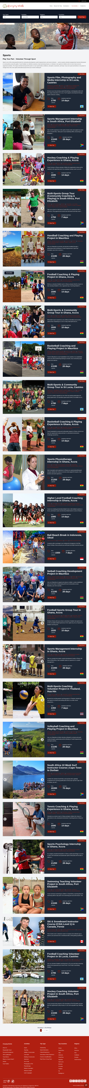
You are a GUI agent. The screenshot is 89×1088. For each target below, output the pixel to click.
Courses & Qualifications (73, 773)
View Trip (52, 106)
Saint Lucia (63, 85)
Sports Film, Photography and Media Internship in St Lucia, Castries (64, 80)
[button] (79, 1)
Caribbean (56, 85)
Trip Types (6, 14)
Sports (62, 87)
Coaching (69, 124)
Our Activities (75, 6)
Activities (23, 14)
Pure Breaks (16, 1087)
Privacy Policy (83, 1085)
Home (51, 6)
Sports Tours (71, 205)
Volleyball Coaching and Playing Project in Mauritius (62, 727)
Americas (50, 85)
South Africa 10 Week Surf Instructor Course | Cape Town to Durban (64, 768)
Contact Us (83, 6)
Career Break (23, 1087)
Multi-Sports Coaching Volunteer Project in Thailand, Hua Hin (63, 689)
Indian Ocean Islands (58, 241)
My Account (84, 1)
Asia (48, 694)
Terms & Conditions (76, 1085)
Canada (59, 929)
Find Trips (82, 17)
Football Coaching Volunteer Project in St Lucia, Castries (63, 955)
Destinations (66, 6)
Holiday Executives (30, 1087)
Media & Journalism (73, 85)
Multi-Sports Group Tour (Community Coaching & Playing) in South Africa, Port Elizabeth (63, 197)
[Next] (42, 92)
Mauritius (68, 241)
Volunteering (71, 88)
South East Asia (52, 540)
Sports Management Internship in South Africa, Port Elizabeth (64, 120)
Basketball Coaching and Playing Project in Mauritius (62, 347)
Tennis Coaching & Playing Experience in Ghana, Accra (62, 807)
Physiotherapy (61, 464)
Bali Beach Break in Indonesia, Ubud (64, 536)
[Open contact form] (86, 1085)
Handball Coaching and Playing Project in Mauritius (65, 236)
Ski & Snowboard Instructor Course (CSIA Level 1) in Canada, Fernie (62, 924)
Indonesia (60, 540)
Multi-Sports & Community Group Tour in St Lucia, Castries (65, 385)
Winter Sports (71, 929)
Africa (49, 124)
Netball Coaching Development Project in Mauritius (64, 572)
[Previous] (5, 92)
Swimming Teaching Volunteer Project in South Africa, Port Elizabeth (64, 884)
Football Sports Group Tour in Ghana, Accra (64, 611)
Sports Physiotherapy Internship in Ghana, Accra (62, 460)
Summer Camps (51, 164)
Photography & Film (53, 87)
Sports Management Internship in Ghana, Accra (64, 650)
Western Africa (56, 615)
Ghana (54, 163)
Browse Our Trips (58, 6)
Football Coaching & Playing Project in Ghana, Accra (63, 275)
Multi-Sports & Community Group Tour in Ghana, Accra (63, 311)
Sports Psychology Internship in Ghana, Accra (64, 845)
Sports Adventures (60, 88)
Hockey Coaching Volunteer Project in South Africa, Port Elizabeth (63, 994)
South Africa (56, 124)
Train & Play (73, 125)
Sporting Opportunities (8, 1087)
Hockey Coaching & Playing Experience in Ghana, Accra (63, 159)
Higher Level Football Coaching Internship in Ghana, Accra (65, 499)
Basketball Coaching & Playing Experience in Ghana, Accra (64, 423)
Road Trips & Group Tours (55, 774)
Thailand (53, 694)
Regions (42, 14)
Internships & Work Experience (56, 352)
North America (64, 390)
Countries (61, 14)
